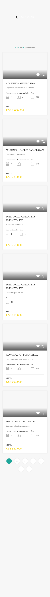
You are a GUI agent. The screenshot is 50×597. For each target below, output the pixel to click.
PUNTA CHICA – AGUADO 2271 (21, 421)
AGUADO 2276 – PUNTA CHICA (22, 355)
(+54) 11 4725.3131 (27, 17)
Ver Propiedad (25, 74)
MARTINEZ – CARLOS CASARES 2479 (25, 150)
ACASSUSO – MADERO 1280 (20, 83)
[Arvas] (25, 11)
